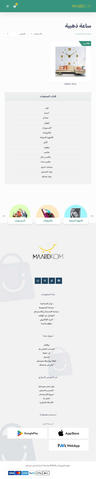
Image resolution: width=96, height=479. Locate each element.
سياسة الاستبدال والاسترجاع (46, 311)
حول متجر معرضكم (46, 386)
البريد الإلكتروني (46, 319)
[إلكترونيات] (48, 212)
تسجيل (47, 357)
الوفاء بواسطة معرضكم (46, 361)
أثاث (46, 108)
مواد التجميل (46, 172)
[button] (7, 6)
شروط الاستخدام (46, 394)
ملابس (47, 152)
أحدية (46, 113)
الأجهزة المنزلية (46, 137)
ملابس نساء (45, 161)
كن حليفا (46, 353)
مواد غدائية (47, 176)
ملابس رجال (45, 157)
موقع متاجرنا (46, 323)
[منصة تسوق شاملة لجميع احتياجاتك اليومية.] (81, 6)
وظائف (46, 345)
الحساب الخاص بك (46, 349)
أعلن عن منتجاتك (46, 365)
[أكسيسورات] (20, 212)
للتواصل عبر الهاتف (46, 315)
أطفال (46, 123)
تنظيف (47, 147)
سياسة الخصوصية (46, 307)
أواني (46, 142)
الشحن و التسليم (46, 390)
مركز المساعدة (46, 303)
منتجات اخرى (46, 167)
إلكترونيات (46, 132)
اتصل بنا (46, 398)
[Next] (91, 216)
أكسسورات (46, 128)
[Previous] (4, 216)
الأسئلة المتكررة (46, 402)
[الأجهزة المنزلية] (76, 212)
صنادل (45, 118)
